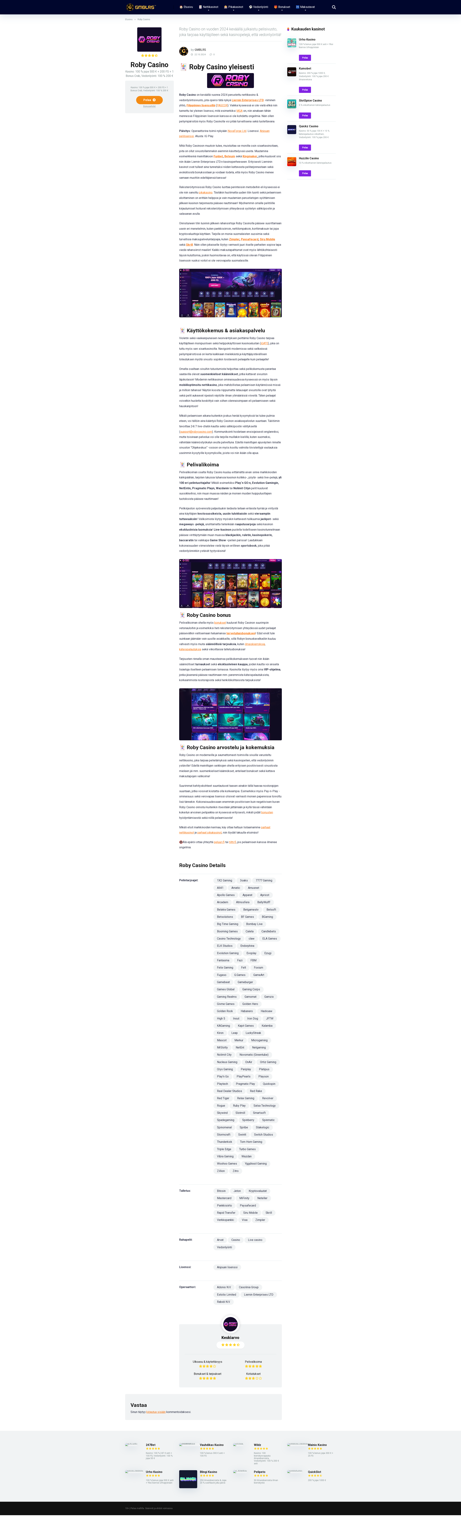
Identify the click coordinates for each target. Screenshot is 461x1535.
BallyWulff (263, 902)
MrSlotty (222, 1047)
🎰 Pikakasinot (233, 7)
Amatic (235, 888)
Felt (243, 967)
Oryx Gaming (225, 1069)
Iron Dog (252, 1018)
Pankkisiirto (224, 1205)
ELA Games (269, 938)
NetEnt (240, 1047)
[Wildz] (238, 1443)
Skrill (189, 244)
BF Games (247, 917)
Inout (236, 1018)
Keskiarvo (230, 1337)
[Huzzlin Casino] (291, 165)
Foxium (258, 967)
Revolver (267, 1098)
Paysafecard (249, 239)
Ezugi (267, 953)
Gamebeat (223, 982)
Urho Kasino (307, 39)
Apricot (264, 895)
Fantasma (223, 960)
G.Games (239, 975)
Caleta (250, 931)
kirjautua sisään (156, 1412)
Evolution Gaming (228, 953)
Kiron (220, 1033)
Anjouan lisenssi (227, 1267)
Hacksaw (266, 1011)
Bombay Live (254, 924)
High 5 (221, 1018)
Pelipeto (259, 1472)
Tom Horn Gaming (251, 1142)
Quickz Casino (308, 126)
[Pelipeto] (240, 1470)
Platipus (264, 1069)
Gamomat (250, 996)
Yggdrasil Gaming (256, 1163)
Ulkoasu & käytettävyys (207, 1361)
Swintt (242, 1134)
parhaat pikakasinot (209, 832)
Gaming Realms (227, 996)
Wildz (257, 1445)
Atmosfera (242, 902)
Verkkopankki (225, 1220)
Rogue (221, 1105)
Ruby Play (239, 1105)
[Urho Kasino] (291, 46)
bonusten (267, 812)
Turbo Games (247, 1149)
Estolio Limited (226, 1294)
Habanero (247, 1011)
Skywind (222, 1113)
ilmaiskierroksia (255, 644)
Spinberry (248, 1120)
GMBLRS (200, 49)
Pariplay (246, 1069)
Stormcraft (223, 1134)
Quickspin (269, 1084)
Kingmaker (250, 156)
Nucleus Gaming (227, 1062)
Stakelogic (262, 1127)
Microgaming (259, 1040)
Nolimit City (224, 1054)
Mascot (222, 1040)
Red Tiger (223, 1098)
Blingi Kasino (208, 1472)
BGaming (267, 917)
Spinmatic (268, 1120)
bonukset (220, 622)
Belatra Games (226, 909)
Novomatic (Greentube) (254, 1054)
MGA (239, 110)
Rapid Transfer (226, 1212)
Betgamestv (251, 909)
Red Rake (256, 1091)
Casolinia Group (249, 1287)
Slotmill (240, 1113)
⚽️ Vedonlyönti (258, 7)
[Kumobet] (291, 75)
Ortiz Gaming (268, 1062)
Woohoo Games (227, 1163)
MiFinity (244, 1198)
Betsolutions (225, 917)
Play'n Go (223, 1076)
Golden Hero (250, 1004)
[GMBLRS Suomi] (140, 6)
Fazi (240, 960)
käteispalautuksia (190, 649)
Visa (244, 1220)
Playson (263, 1076)
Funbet (218, 156)
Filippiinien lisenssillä (201, 105)
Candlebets (268, 931)
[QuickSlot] (294, 1470)
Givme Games (225, 1004)
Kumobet (305, 68)
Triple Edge (224, 1149)
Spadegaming (225, 1120)
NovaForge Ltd (237, 131)
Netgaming (259, 1047)
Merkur (238, 1040)
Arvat (220, 1240)
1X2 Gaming (224, 880)
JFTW (269, 1018)
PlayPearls (243, 1076)
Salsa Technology (265, 1105)
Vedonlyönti (224, 1247)
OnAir (248, 1062)
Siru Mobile (267, 239)
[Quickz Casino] (291, 133)
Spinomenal (224, 1127)
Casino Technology (229, 938)
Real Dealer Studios (229, 1091)
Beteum (229, 156)
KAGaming (223, 1025)
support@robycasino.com (196, 431)
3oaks (244, 880)
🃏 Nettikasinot (208, 7)
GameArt (258, 975)
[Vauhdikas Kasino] (189, 1443)
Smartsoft (259, 1113)
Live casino (255, 1240)
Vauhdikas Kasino (212, 1445)
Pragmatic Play (245, 1084)
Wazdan (246, 1156)
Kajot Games (246, 1025)
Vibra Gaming (225, 1156)
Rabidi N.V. (223, 1302)
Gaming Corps (251, 989)
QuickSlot (314, 1472)
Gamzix (269, 996)
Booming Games (227, 931)
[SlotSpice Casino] (291, 107)
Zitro (236, 1171)
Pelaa (147, 100)
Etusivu (129, 19)
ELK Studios (224, 945)
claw (251, 938)
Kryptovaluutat (258, 1191)
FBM (253, 960)
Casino (235, 1240)
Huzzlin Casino (309, 158)
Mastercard (224, 1198)
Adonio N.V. (224, 1287)
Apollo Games (226, 895)
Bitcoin (221, 1191)
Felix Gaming (225, 967)
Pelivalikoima (253, 1361)
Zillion (221, 1171)
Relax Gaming (245, 1098)
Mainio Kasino (317, 1445)
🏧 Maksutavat (305, 7)
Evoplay (251, 953)
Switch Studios (263, 1134)
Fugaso (221, 975)
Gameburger (245, 982)
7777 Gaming (264, 880)
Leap (234, 1033)
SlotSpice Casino (310, 100)
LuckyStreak (253, 1033)
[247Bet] (131, 1443)
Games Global (225, 989)
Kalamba (267, 1025)
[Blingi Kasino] (188, 1487)
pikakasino (205, 192)
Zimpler (234, 239)
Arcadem (222, 902)
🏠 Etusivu (186, 7)
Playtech (222, 1084)
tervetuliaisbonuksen (240, 633)
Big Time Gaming (227, 924)
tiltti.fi (232, 842)
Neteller (262, 1198)
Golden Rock (225, 1011)
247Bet (150, 1445)
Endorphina (247, 945)
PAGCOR (222, 105)
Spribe (244, 1127)
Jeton (237, 1191)
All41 (220, 888)
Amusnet (253, 888)
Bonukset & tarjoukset (207, 1374)
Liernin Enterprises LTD (248, 100)
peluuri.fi (219, 842)
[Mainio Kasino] (297, 1443)
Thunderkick (224, 1142)
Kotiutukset (253, 1374)
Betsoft (271, 909)
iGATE (264, 343)
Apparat (247, 895)
